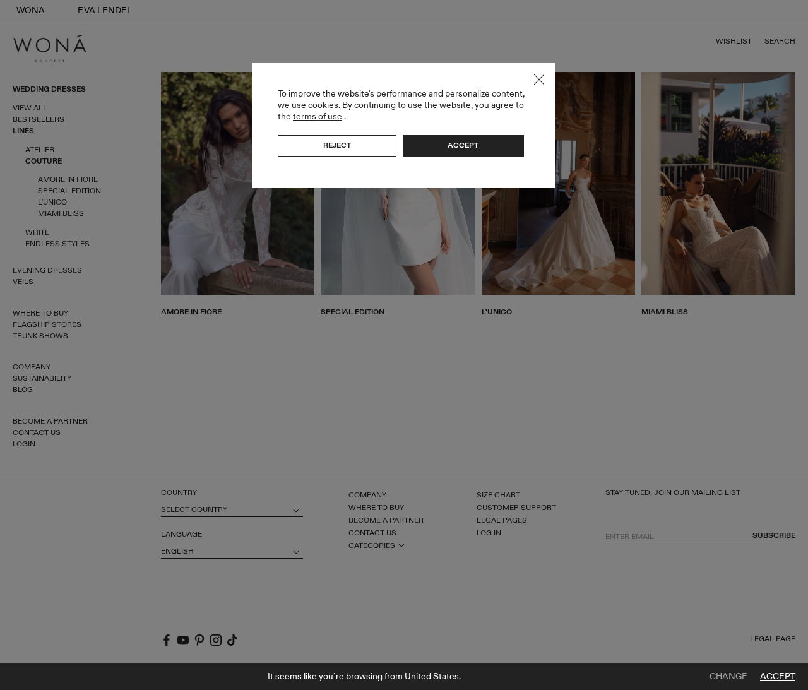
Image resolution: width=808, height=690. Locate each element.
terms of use (317, 116)
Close (539, 79)
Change (728, 676)
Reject (337, 145)
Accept (777, 676)
